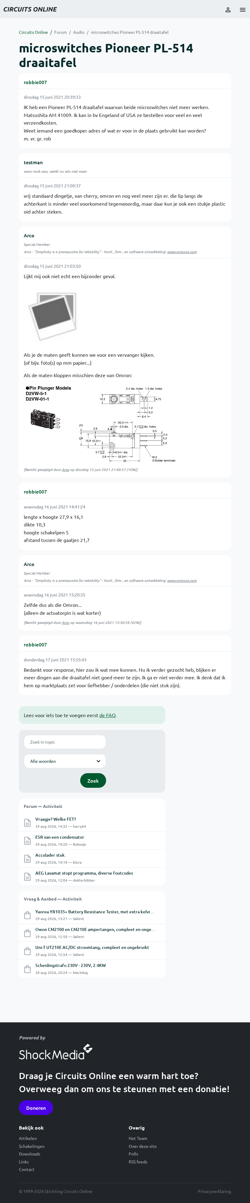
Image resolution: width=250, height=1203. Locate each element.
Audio (78, 32)
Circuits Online (33, 32)
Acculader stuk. (50, 855)
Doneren (36, 1107)
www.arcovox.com (182, 251)
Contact (26, 1169)
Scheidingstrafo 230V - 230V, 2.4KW (70, 965)
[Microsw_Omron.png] (100, 423)
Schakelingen (32, 1146)
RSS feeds (138, 1161)
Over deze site (143, 1146)
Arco (29, 235)
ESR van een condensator (59, 837)
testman (33, 162)
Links (24, 1161)
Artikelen (28, 1138)
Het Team (138, 1138)
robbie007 (35, 82)
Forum (60, 32)
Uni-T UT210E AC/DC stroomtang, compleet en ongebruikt (92, 947)
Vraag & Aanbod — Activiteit (53, 898)
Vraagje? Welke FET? (55, 819)
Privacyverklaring (214, 1191)
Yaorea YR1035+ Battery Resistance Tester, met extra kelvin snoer (99, 912)
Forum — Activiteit (43, 806)
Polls (133, 1153)
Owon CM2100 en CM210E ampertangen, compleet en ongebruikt (99, 929)
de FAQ (107, 715)
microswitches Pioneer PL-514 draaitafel (130, 32)
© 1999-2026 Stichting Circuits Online (55, 1191)
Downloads (29, 1153)
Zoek (93, 780)
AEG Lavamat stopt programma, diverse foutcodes (84, 873)
